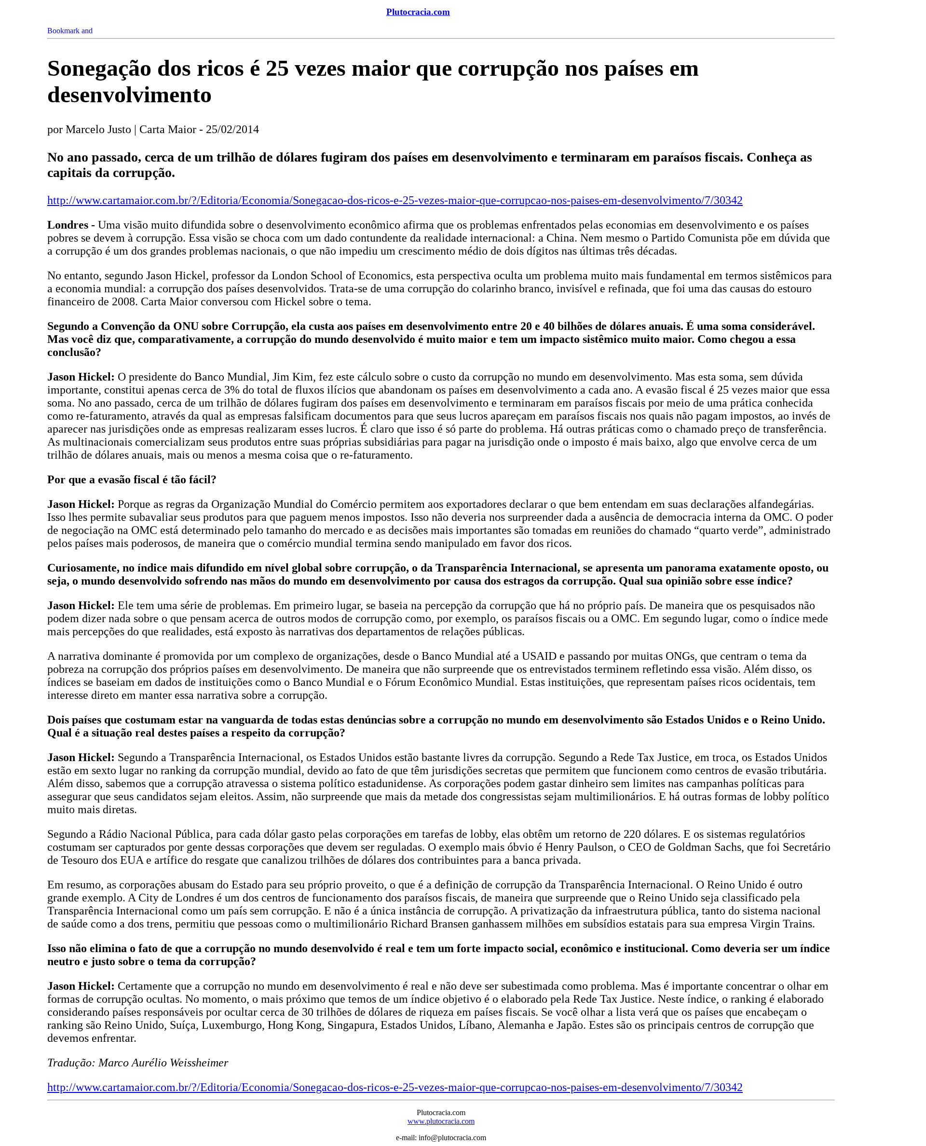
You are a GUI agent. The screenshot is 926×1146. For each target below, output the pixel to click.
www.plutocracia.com (441, 1121)
